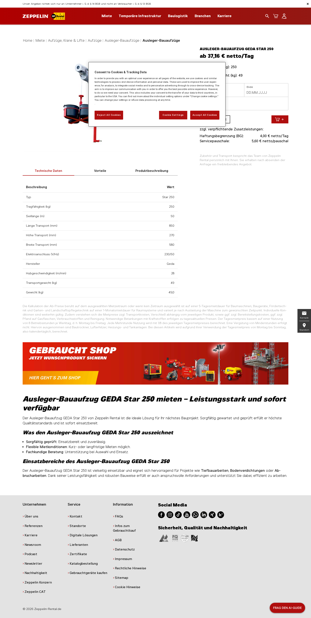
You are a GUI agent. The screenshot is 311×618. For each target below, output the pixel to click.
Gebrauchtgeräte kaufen (88, 573)
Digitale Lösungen (84, 535)
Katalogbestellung (84, 564)
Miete (40, 41)
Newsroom (33, 545)
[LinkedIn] (203, 514)
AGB (118, 540)
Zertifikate (78, 554)
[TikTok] (178, 514)
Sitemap (121, 578)
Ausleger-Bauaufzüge (122, 41)
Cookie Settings (173, 114)
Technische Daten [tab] (48, 171)
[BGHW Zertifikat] (185, 538)
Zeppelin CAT (35, 592)
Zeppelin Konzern (38, 582)
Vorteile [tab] (100, 171)
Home (27, 41)
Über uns (31, 516)
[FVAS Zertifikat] (194, 538)
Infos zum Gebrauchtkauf (124, 528)
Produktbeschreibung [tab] (151, 171)
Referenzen (34, 526)
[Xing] (212, 514)
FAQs (119, 516)
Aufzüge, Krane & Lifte (66, 41)
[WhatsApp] (195, 514)
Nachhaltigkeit (36, 573)
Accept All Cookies (205, 114)
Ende (250, 87)
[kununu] (220, 514)
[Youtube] (186, 514)
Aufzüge (95, 41)
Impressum (123, 559)
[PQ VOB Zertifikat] (175, 538)
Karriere (224, 16)
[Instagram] (170, 514)
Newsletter (33, 564)
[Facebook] (161, 514)
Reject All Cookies (109, 114)
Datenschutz (125, 549)
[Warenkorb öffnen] (275, 16)
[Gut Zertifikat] (163, 538)
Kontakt (76, 516)
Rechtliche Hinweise (130, 568)
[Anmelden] (284, 16)
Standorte (78, 526)
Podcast (31, 554)
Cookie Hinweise (127, 587)
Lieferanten (79, 545)
